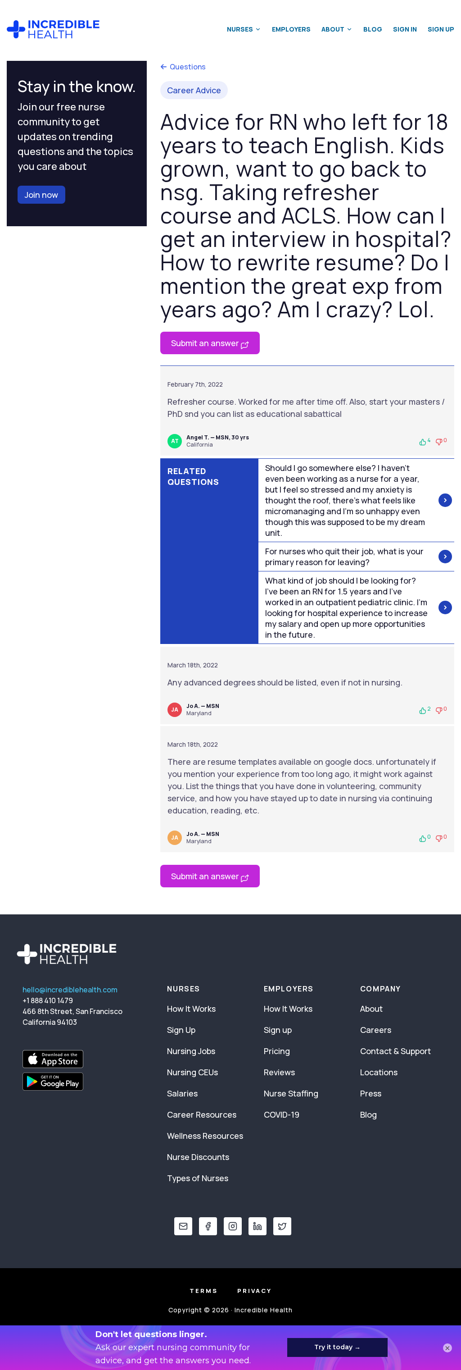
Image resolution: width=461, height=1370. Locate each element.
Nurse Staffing (291, 1093)
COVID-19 (281, 1114)
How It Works (191, 1008)
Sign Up (441, 29)
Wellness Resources (205, 1135)
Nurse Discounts (198, 1156)
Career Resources (201, 1114)
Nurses (240, 29)
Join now (41, 194)
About (332, 29)
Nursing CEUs (192, 1072)
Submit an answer (206, 343)
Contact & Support (395, 1051)
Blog (372, 29)
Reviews (279, 1072)
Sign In (405, 29)
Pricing (277, 1051)
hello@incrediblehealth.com (70, 990)
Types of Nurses (197, 1178)
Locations (379, 1072)
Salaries (182, 1093)
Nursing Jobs (191, 1051)
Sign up (278, 1029)
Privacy (254, 1291)
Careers (375, 1029)
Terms (204, 1291)
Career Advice (194, 90)
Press (370, 1093)
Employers (291, 29)
